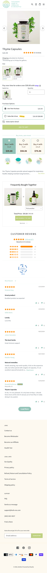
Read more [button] (30, 370)
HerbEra (20, 567)
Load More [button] (25, 409)
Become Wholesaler (11, 436)
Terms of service (10, 479)
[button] (29, 53)
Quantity (30, 88)
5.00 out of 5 (29, 239)
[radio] (7, 73)
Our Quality (8, 462)
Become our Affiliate (11, 442)
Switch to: (5, 88)
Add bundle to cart (23, 218)
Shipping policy (9, 485)
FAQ (5, 499)
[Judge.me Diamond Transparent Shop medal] (22, 268)
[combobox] (34, 208)
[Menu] (44, 4)
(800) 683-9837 (9, 516)
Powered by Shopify (28, 567)
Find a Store (8, 522)
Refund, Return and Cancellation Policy (18, 473)
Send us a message (10, 504)
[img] (10, 287)
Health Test (8, 448)
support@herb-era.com (12, 510)
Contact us (8, 430)
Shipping (5, 58)
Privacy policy (9, 467)
